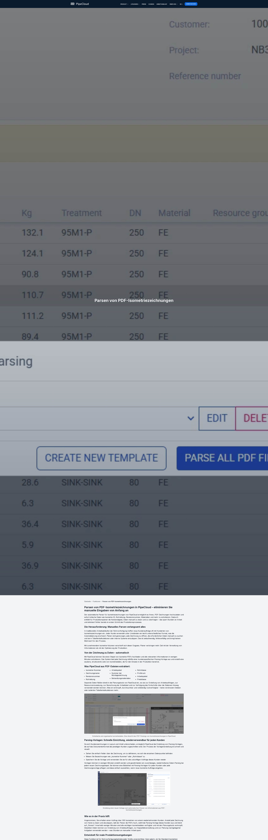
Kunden (151, 4)
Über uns (173, 4)
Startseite (87, 601)
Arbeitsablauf (162, 4)
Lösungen (134, 4)
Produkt (123, 4)
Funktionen (96, 601)
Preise (144, 4)
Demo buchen (191, 4)
